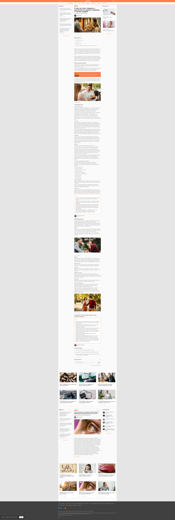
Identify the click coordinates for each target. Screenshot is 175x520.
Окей (21, 517)
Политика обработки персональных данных (82, 503)
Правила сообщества (61, 505)
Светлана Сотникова (80, 215)
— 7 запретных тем (77, 41)
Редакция (66, 503)
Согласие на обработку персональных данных (97, 503)
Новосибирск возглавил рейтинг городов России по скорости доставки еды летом (65, 435)
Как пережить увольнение (110, 419)
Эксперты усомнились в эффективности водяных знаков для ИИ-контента (86, 385)
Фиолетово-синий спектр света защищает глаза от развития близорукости (86, 493)
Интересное (75, 505)
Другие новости (66, 35)
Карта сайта (79, 505)
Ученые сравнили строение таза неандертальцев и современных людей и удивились (67, 476)
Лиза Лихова (79, 15)
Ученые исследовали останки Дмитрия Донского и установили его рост (65, 14)
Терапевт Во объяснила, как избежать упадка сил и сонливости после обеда (106, 493)
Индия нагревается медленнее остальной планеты (88, 74)
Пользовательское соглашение (109, 503)
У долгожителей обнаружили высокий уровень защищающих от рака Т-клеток (106, 402)
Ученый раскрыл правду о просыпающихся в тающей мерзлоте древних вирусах (68, 402)
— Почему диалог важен (78, 40)
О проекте (59, 503)
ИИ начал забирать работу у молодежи (108, 18)
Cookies (74, 503)
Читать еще (109, 433)
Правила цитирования (69, 505)
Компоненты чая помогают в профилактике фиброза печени (87, 352)
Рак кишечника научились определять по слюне (85, 350)
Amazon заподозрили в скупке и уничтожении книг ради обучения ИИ (68, 385)
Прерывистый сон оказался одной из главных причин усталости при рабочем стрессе (66, 424)
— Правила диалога (77, 43)
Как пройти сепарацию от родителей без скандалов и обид (110, 429)
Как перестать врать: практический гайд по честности (109, 422)
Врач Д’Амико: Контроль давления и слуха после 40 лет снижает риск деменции (65, 429)
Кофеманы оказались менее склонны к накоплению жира (67, 493)
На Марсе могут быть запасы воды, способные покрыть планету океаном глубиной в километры (87, 354)
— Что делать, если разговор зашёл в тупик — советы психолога (85, 45)
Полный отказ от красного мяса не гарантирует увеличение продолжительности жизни (106, 475)
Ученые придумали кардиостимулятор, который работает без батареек (86, 402)
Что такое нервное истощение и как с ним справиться (109, 416)
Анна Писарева (79, 417)
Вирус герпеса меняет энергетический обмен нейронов (109, 30)
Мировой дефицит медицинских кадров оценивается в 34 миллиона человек (65, 19)
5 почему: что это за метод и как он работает (110, 426)
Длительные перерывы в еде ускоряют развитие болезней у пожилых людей (105, 385)
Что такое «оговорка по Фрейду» (109, 413)
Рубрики (63, 503)
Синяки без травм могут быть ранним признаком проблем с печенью (85, 475)
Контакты (70, 503)
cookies (8, 516)
